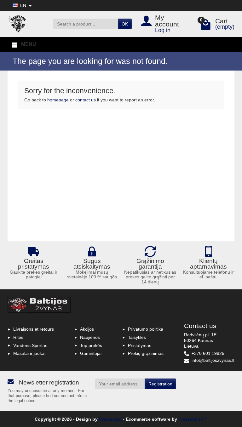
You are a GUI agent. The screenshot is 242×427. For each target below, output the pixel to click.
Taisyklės (137, 337)
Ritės (18, 337)
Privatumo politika (145, 329)
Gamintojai (90, 353)
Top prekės (91, 345)
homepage (58, 99)
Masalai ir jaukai (29, 353)
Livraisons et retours (33, 329)
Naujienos (90, 337)
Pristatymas (139, 345)
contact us (85, 99)
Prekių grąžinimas (146, 353)
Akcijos (87, 329)
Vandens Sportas (30, 345)
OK (125, 23)
